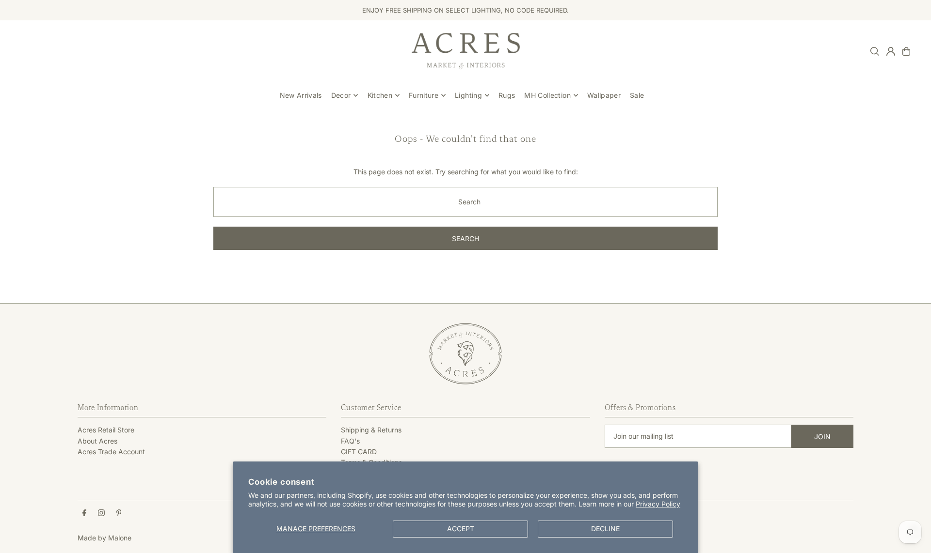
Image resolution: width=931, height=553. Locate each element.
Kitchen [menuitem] (380, 95)
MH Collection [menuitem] (547, 95)
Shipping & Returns (371, 430)
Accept (460, 528)
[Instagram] (101, 513)
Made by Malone (104, 538)
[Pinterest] (119, 513)
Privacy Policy (658, 504)
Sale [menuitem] (637, 95)
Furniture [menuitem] (423, 95)
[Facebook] (84, 513)
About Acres (97, 441)
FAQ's (350, 441)
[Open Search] (874, 51)
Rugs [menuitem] (506, 95)
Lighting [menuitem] (468, 95)
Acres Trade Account (111, 451)
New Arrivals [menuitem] (301, 95)
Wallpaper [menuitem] (604, 95)
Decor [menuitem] (341, 95)
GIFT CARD (359, 451)
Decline (605, 528)
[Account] (890, 51)
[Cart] (906, 51)
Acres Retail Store (106, 430)
